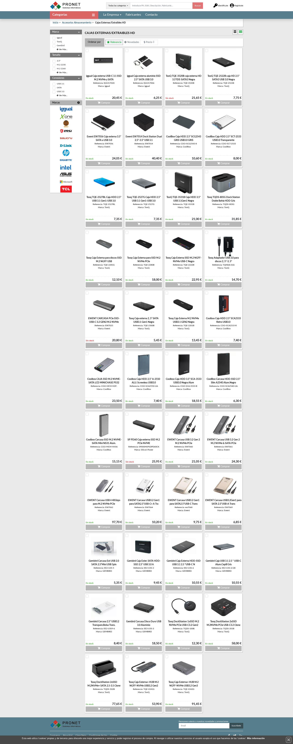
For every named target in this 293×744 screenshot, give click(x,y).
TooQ (59, 42)
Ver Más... (63, 49)
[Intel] (66, 167)
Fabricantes (133, 14)
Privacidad (67, 735)
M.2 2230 (61, 65)
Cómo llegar (80, 735)
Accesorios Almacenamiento (76, 23)
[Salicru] (66, 138)
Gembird (61, 45)
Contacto (151, 14)
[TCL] (66, 189)
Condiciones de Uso (98, 735)
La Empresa (111, 14)
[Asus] (66, 174)
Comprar (105, 103)
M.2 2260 (61, 69)
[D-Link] (66, 145)
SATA (59, 88)
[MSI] (66, 131)
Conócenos (55, 735)
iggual (59, 38)
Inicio (55, 23)
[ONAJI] (66, 124)
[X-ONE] (66, 116)
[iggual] (66, 109)
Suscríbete (236, 726)
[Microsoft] (66, 182)
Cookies (113, 735)
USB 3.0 (60, 91)
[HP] (66, 153)
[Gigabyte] (66, 160)
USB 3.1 (60, 84)
